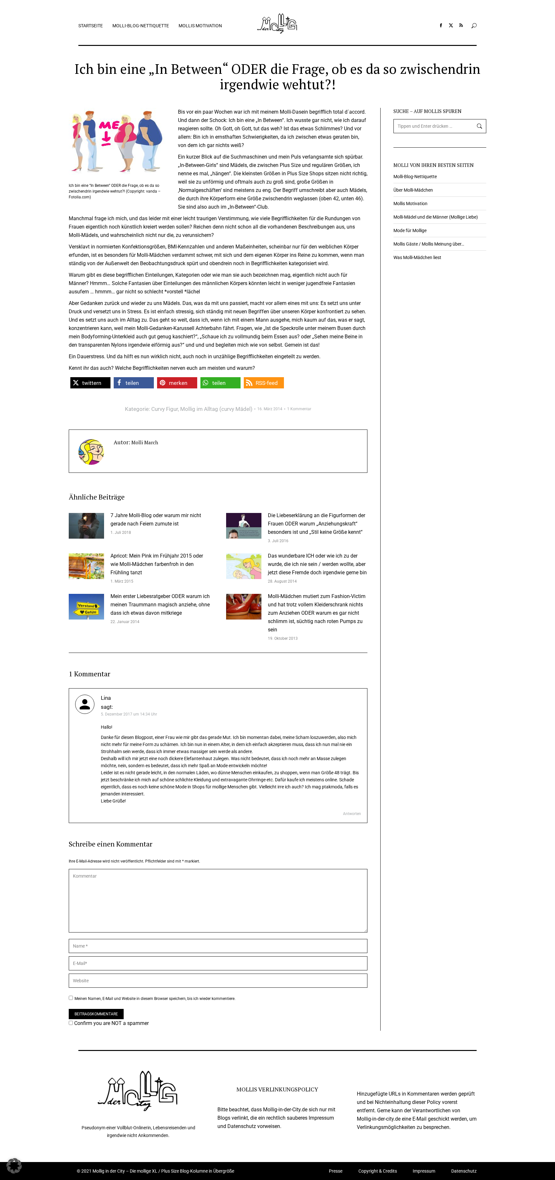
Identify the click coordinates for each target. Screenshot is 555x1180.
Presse (335, 1171)
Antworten (352, 813)
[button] (90, 382)
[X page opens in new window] (451, 25)
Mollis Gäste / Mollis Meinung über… (428, 244)
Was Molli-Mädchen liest (417, 257)
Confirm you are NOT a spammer (111, 1023)
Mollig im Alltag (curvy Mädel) (216, 409)
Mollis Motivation (410, 203)
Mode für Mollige (410, 230)
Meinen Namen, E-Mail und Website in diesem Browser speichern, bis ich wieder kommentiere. (155, 998)
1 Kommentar (299, 409)
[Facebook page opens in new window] (441, 25)
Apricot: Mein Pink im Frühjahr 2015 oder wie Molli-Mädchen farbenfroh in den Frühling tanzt (156, 564)
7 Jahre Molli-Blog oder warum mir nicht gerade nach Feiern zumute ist (155, 519)
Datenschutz (464, 1171)
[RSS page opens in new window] (461, 25)
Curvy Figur (164, 409)
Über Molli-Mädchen (413, 190)
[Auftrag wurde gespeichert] (86, 526)
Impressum (424, 1171)
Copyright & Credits (377, 1171)
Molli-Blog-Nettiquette (415, 176)
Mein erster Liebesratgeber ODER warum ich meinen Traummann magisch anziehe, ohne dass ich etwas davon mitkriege (160, 604)
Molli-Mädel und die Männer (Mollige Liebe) (435, 217)
